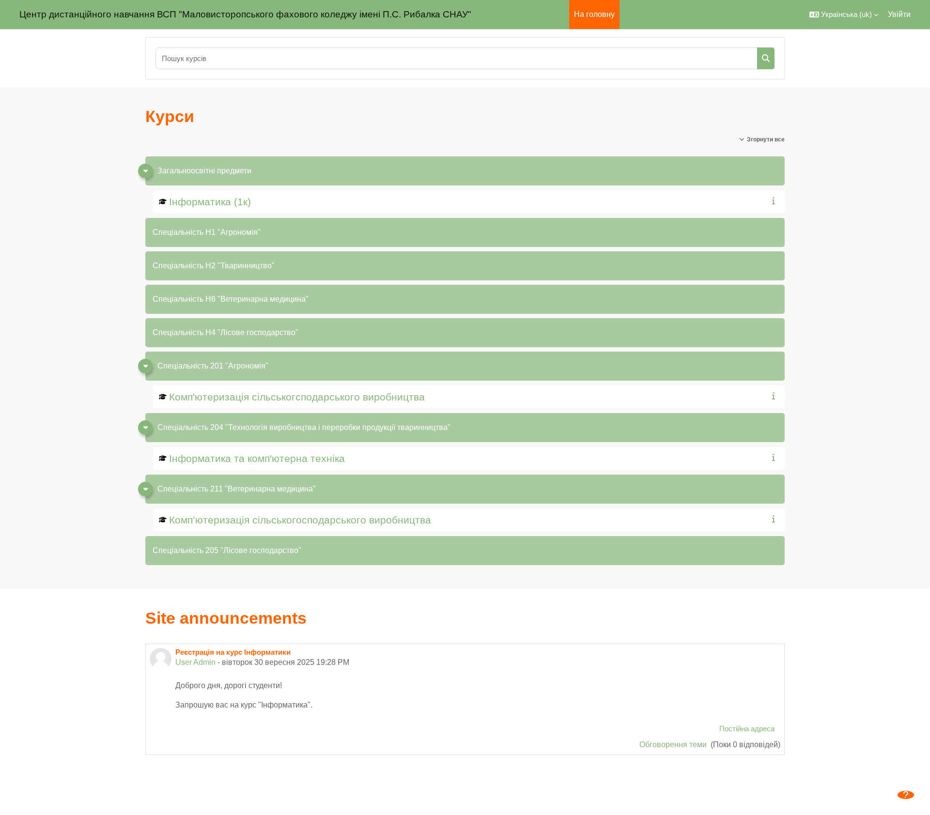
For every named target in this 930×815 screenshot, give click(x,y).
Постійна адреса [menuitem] (747, 728)
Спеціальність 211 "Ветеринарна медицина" (236, 489)
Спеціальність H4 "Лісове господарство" (225, 332)
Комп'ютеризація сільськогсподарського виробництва (297, 396)
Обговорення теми (674, 744)
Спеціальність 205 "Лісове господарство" (227, 550)
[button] (844, 14)
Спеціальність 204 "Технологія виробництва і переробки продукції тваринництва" (303, 427)
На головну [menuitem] (594, 14)
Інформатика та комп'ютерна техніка (257, 458)
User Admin (195, 662)
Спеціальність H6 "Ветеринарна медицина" (231, 299)
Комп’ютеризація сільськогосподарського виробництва (300, 519)
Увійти (899, 14)
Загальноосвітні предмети (204, 171)
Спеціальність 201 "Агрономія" (212, 366)
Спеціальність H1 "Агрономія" (207, 232)
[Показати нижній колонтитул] (905, 795)
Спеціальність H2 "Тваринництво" (214, 265)
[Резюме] (775, 201)
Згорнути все (766, 139)
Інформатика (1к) (210, 201)
